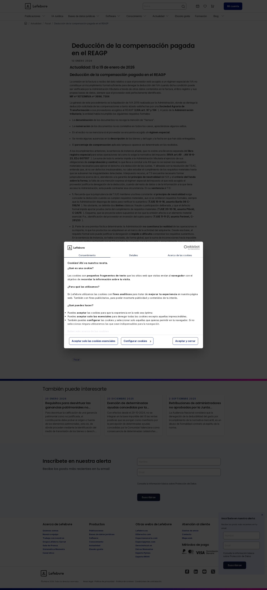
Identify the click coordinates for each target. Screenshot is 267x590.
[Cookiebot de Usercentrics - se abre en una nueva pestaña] (186, 247)
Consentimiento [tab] (87, 255)
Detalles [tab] (133, 255)
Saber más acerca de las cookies (88, 331)
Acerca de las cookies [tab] (180, 255)
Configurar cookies (135, 341)
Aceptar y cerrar (185, 341)
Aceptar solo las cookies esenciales (93, 341)
